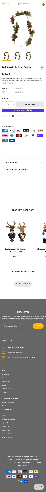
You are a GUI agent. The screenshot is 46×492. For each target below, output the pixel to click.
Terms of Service (7, 437)
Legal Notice (6, 423)
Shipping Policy (7, 434)
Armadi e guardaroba (8, 402)
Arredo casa (5, 374)
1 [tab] (21, 46)
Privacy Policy (6, 426)
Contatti (4, 392)
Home (3, 370)
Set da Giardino (7, 389)
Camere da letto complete (10, 398)
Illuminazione (6, 381)
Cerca (3, 415)
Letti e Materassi (7, 409)
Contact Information (8, 419)
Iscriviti (38, 326)
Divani (4, 406)
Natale (4, 385)
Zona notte (5, 378)
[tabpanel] (23, 28)
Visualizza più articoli (23, 284)
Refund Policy (6, 430)
